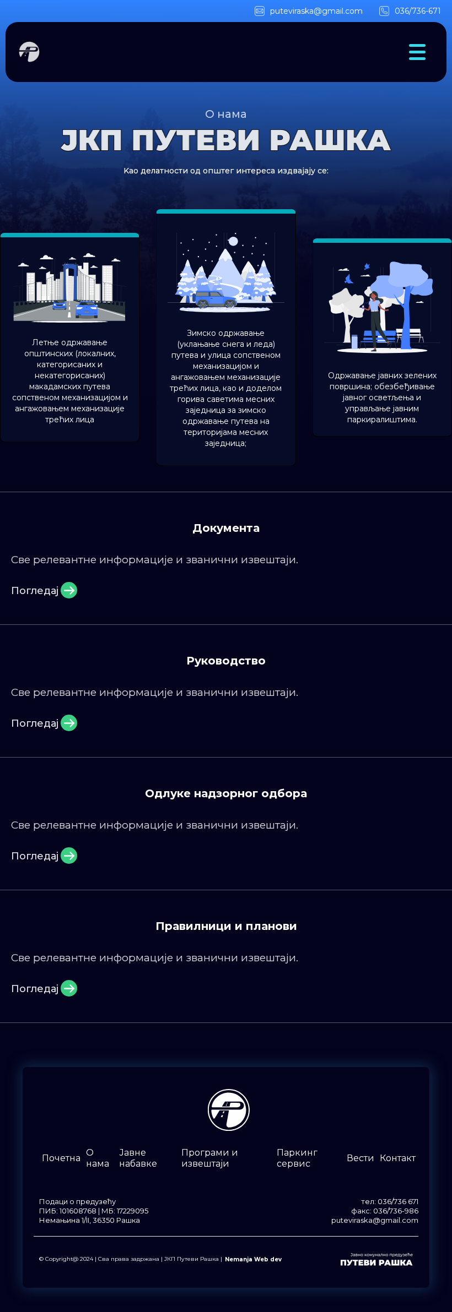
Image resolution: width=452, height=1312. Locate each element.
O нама (97, 1158)
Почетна (61, 1158)
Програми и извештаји (209, 1158)
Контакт (398, 1158)
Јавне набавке (138, 1158)
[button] (417, 52)
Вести (360, 1158)
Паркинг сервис (297, 1158)
